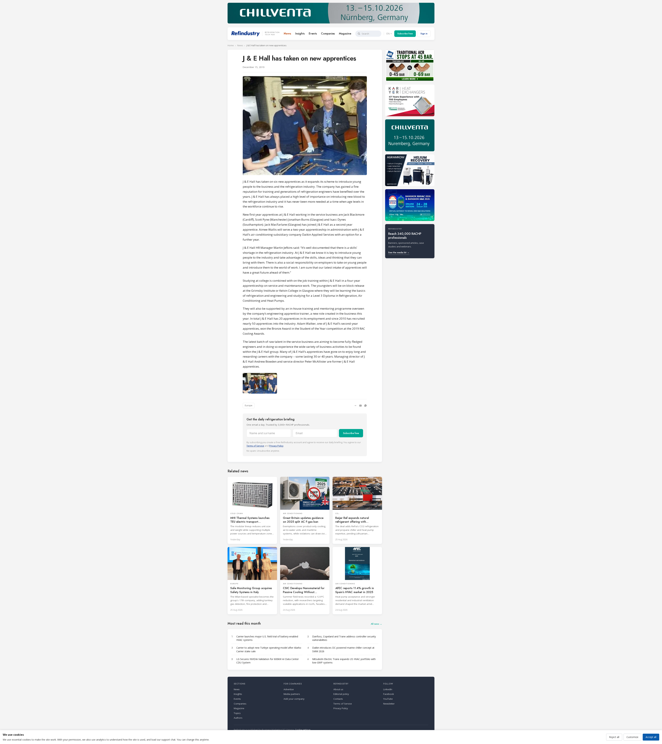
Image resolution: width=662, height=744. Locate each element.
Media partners (292, 694)
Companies (328, 34)
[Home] (245, 33)
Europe (248, 405)
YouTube (388, 698)
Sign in (423, 33)
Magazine (345, 34)
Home (231, 45)
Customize (632, 737)
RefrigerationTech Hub (272, 33)
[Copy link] (355, 405)
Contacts (338, 698)
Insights (300, 34)
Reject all (614, 737)
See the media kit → (398, 252)
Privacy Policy (276, 445)
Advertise (289, 689)
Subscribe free (405, 33)
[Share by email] (360, 405)
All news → (376, 623)
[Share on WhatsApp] (365, 405)
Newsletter (389, 703)
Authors (238, 717)
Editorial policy (341, 694)
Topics (237, 713)
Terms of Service (255, 445)
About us (338, 689)
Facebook (388, 694)
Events (313, 34)
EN (388, 33)
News (287, 34)
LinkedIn (387, 689)
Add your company (294, 698)
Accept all (651, 737)
